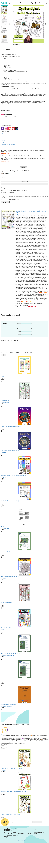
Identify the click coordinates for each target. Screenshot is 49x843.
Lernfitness (5, 173)
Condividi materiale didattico (22, 831)
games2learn (3, 477)
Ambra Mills (3, 428)
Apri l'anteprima (16, 44)
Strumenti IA (15, 835)
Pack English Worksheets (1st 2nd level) (10, 501)
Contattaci (29, 833)
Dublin (2, 526)
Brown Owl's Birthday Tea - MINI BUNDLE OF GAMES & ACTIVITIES (16, 679)
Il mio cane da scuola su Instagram (8, 144)
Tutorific (2, 629)
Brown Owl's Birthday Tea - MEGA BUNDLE (10, 653)
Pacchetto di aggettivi (6, 627)
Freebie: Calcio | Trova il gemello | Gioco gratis (11, 768)
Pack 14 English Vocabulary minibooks (10, 576)
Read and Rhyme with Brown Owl (7, 552)
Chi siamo (15, 830)
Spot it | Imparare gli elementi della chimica (10, 814)
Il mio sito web (4, 133)
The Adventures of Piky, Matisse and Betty (10, 450)
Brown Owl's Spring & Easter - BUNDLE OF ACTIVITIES (13, 551)
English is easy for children (6, 706)
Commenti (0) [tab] (14, 340)
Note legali (36, 830)
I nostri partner (21, 833)
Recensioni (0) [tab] (5, 340)
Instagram (3, 140)
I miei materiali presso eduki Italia (7, 138)
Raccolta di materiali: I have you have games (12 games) (13, 475)
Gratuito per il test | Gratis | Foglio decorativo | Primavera (13, 791)
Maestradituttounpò (5, 528)
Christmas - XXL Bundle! (6, 602)
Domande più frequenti (30, 831)
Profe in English (4, 376)
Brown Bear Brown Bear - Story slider (9, 704)
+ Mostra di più (23, 167)
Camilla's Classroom (5, 402)
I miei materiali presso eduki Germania (8, 135)
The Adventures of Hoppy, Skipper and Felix (10, 426)
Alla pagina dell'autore (37, 822)
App (13, 833)
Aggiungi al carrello (24, 181)
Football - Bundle (5, 400)
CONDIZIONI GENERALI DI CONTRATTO (39, 833)
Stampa (14, 832)
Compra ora (24, 184)
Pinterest (3, 142)
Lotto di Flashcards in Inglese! (7, 375)
